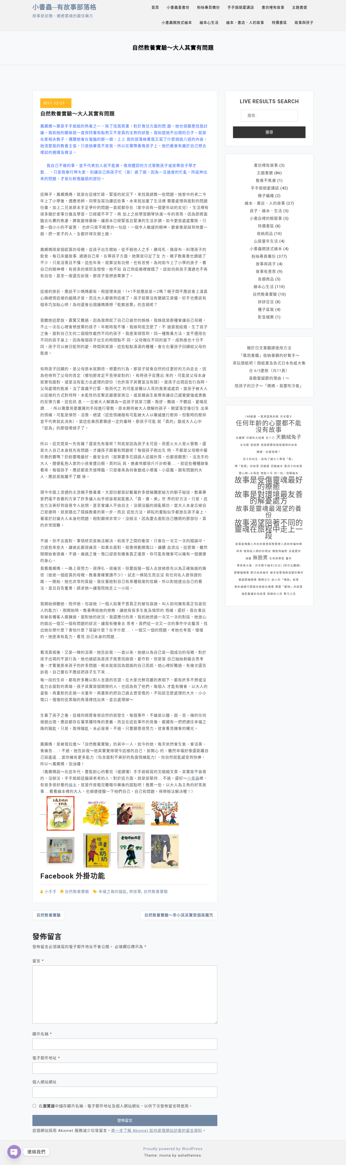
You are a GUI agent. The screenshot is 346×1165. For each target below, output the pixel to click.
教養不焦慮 (266, 180)
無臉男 (260, 558)
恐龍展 (265, 466)
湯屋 (248, 558)
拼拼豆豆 (266, 302)
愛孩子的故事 (293, 466)
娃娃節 (255, 445)
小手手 (51, 891)
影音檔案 (266, 317)
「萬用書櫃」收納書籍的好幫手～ (269, 355)
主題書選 (299, 7)
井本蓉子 (286, 416)
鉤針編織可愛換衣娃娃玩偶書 (254, 586)
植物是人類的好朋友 (257, 551)
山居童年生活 (266, 241)
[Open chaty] (14, 1152)
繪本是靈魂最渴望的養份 (286, 572)
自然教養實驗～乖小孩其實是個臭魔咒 (178, 915)
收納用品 (265, 233)
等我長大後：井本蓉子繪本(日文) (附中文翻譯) (269, 565)
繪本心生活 (209, 22)
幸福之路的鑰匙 (113, 891)
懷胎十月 (267, 473)
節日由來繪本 (260, 572)
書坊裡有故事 (273, 7)
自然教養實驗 (77, 891)
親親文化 (264, 579)
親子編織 (266, 195)
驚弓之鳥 (290, 594)
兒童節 (240, 437)
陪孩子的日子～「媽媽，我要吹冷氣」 (269, 386)
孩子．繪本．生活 (266, 211)
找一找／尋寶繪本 (286, 473)
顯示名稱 (42, 1034)
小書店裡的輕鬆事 (266, 218)
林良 (239, 551)
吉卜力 (270, 437)
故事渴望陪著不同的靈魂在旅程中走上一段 (269, 529)
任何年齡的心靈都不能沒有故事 (269, 426)
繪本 (73, 785)
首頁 (155, 7)
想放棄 (135, 891)
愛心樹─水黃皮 (249, 473)
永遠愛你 (295, 551)
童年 (289, 558)
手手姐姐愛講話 (240, 7)
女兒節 (244, 445)
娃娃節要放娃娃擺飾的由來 (279, 445)
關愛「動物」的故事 (289, 586)
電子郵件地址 (46, 1058)
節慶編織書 (241, 572)
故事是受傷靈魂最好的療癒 (269, 483)
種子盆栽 (266, 309)
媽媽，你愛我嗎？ (269, 452)
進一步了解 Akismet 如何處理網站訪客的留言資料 (156, 1130)
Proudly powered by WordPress (173, 1149)
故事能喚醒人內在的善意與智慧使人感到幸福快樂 (268, 544)
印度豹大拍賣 (255, 437)
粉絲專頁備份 (208, 7)
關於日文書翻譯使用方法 (269, 348)
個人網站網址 (44, 1082)
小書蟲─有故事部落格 (64, 7)
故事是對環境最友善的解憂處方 (269, 497)
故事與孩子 (304, 22)
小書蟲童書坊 (178, 7)
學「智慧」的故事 (247, 466)
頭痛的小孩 (274, 594)
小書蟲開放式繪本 (177, 22)
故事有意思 (266, 271)
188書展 (250, 416)
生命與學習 (276, 558)
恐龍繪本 (277, 466)
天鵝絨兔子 (288, 437)
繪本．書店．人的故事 (245, 22)
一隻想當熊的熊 (268, 416)
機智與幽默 (279, 551)
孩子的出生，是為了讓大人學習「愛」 (269, 459)
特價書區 (279, 22)
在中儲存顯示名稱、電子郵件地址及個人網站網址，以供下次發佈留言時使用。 (116, 1106)
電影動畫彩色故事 (254, 594)
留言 (38, 961)
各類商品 (266, 279)
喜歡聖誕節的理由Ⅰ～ (269, 378)
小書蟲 (193, 778)
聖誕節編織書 (248, 579)
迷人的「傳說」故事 (285, 579)
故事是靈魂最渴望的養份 (269, 512)
